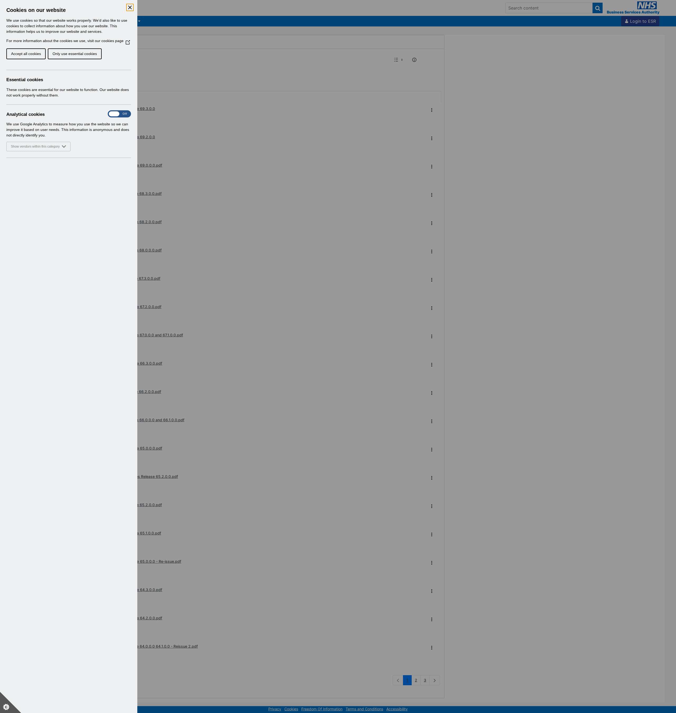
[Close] (130, 7)
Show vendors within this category (35, 146)
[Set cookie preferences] (10, 702)
